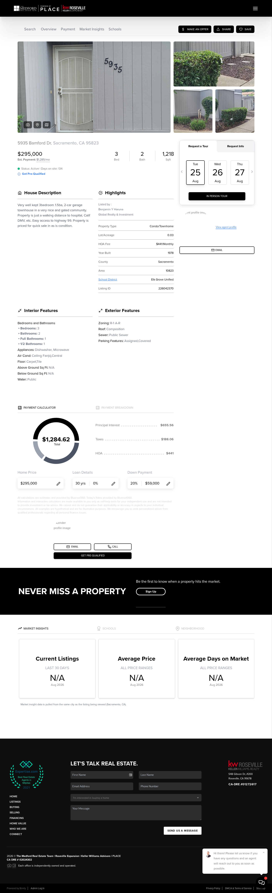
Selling (15, 812)
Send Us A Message (182, 830)
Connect (16, 834)
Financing (17, 818)
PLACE (117, 856)
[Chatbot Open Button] (262, 883)
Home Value (18, 823)
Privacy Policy (213, 888)
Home (13, 796)
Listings (15, 801)
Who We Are (18, 828)
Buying (14, 807)
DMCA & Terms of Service (238, 888)
